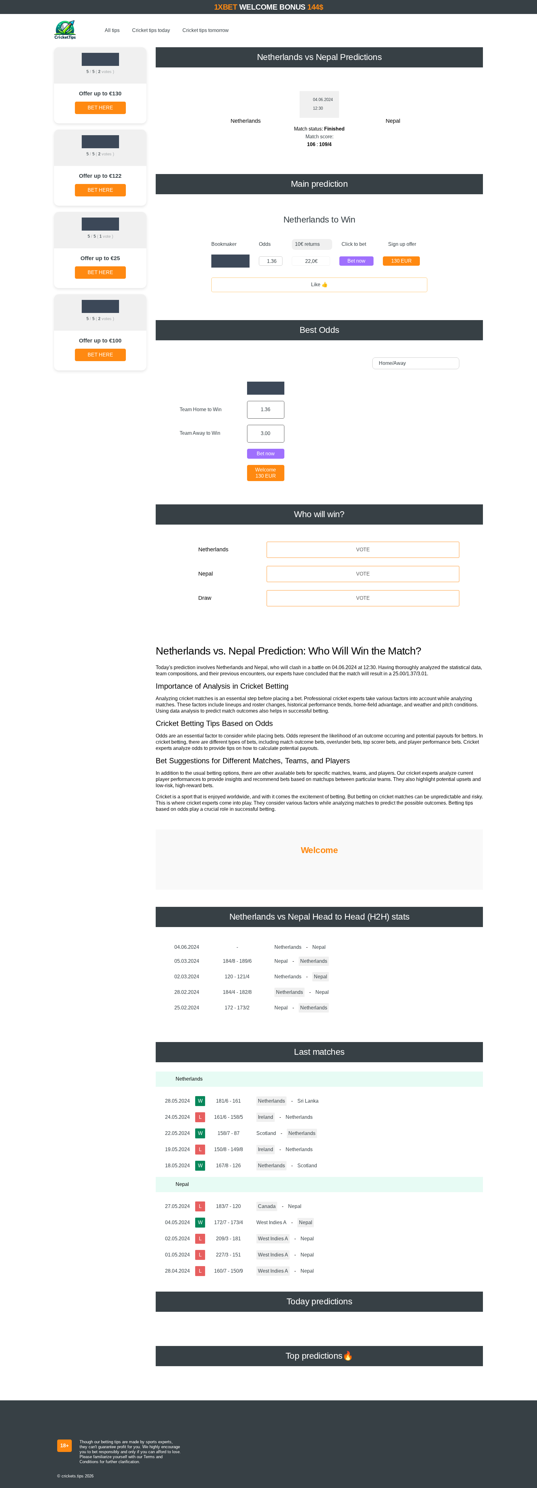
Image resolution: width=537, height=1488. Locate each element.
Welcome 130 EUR (265, 473)
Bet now (356, 261)
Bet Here (100, 107)
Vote (363, 549)
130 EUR (401, 261)
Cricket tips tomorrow (205, 30)
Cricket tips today (151, 30)
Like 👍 (319, 284)
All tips (112, 30)
